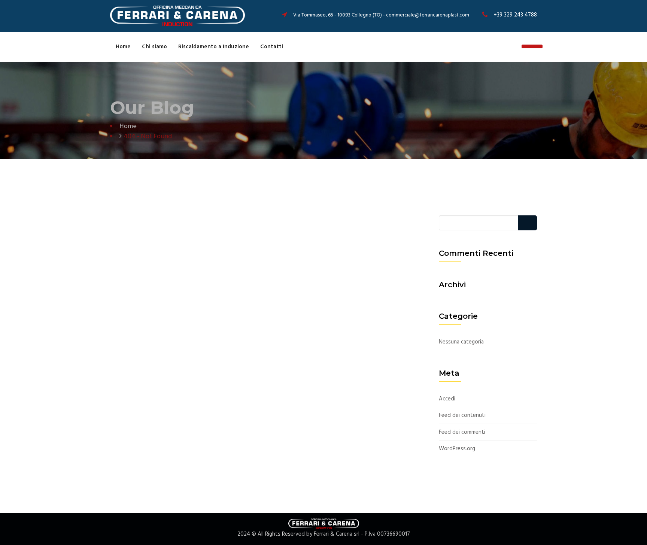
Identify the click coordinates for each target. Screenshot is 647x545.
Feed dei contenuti (462, 416)
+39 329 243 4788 (515, 14)
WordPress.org (457, 449)
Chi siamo (154, 46)
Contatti (271, 46)
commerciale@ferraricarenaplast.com (427, 15)
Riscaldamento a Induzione (213, 46)
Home (123, 46)
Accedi (447, 399)
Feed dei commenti (462, 432)
